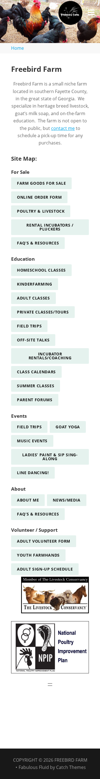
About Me (28, 500)
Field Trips (29, 426)
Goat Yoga (68, 426)
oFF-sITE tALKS (33, 340)
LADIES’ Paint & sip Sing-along (50, 456)
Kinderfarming (34, 284)
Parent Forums (34, 399)
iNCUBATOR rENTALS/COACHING (50, 355)
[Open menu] (50, 684)
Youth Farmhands (38, 555)
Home (17, 48)
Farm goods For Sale (41, 183)
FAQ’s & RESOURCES (38, 243)
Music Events (32, 440)
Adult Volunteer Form (43, 541)
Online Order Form (39, 197)
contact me (63, 128)
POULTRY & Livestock (40, 211)
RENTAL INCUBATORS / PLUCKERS (49, 227)
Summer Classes (35, 385)
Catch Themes (71, 767)
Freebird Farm (70, 760)
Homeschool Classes (41, 270)
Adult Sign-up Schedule (45, 569)
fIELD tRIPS (29, 326)
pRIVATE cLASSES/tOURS (43, 312)
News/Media (67, 500)
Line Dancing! (33, 472)
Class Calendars (36, 371)
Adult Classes (33, 298)
